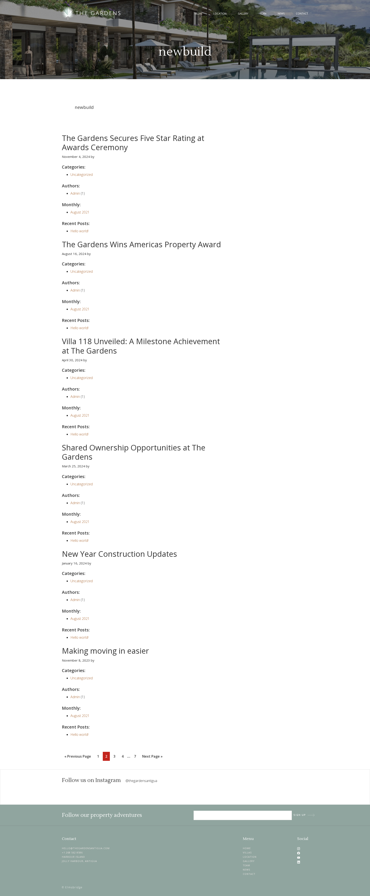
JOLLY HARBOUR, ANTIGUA (79, 861)
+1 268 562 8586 (72, 852)
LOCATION (250, 856)
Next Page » (152, 757)
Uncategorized (81, 174)
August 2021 (80, 212)
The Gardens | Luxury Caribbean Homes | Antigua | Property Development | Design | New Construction (92, 13)
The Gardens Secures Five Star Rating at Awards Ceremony (133, 143)
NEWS (246, 869)
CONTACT (249, 873)
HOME (247, 848)
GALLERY (249, 861)
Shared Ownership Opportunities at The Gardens (133, 452)
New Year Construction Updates (119, 554)
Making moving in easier (105, 651)
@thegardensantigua (141, 780)
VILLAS (247, 852)
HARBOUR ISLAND (73, 856)
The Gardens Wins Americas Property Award (141, 244)
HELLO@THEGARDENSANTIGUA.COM (86, 848)
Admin (75, 193)
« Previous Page (77, 757)
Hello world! (79, 231)
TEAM (246, 865)
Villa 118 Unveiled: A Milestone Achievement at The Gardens (141, 346)
